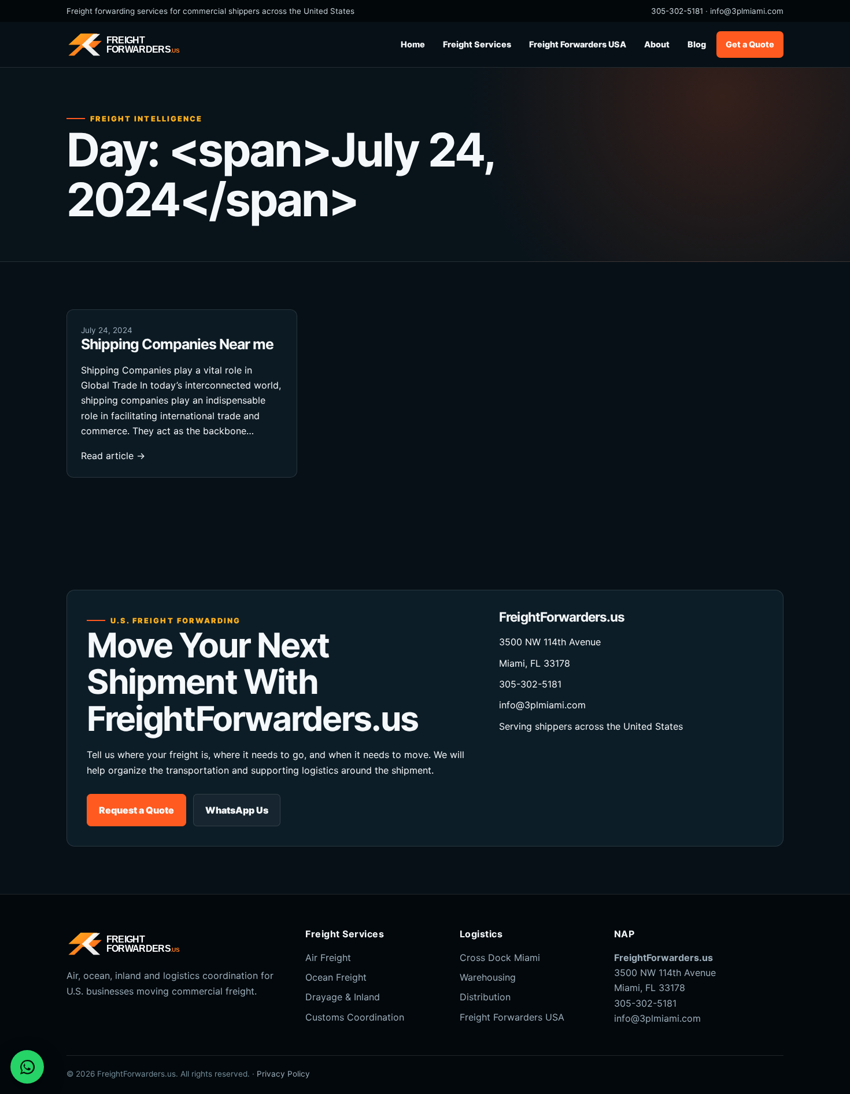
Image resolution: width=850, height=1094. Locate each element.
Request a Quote (136, 810)
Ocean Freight (336, 977)
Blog (697, 44)
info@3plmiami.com (747, 11)
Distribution (485, 997)
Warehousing (488, 977)
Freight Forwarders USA (577, 44)
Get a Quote (750, 44)
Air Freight (328, 957)
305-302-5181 (677, 11)
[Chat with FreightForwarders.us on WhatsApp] (27, 1067)
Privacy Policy (283, 1073)
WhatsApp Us (236, 810)
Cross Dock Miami (500, 957)
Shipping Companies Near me (177, 344)
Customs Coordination (354, 1017)
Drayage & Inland (342, 997)
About (657, 44)
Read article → (113, 455)
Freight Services (477, 44)
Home (413, 44)
